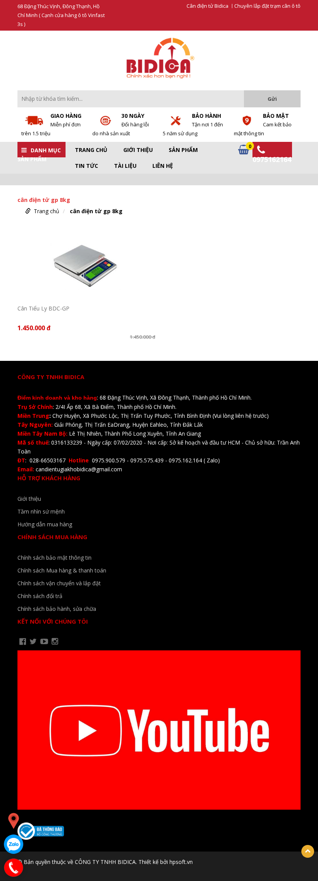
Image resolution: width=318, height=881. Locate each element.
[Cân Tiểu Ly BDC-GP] (86, 264)
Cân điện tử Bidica (207, 6)
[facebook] (22, 641)
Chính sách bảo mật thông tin (54, 557)
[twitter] (33, 641)
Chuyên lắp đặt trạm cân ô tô (267, 6)
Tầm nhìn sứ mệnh (41, 511)
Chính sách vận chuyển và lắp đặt (59, 583)
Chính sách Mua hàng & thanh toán (61, 570)
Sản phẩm (183, 150)
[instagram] (55, 641)
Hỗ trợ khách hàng (48, 478)
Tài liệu (125, 166)
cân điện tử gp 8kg (96, 211)
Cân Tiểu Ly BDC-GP (43, 308)
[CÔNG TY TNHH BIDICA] (159, 58)
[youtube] (44, 641)
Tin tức (86, 166)
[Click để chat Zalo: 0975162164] (13, 844)
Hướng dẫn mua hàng (44, 524)
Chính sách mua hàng (52, 537)
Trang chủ (91, 150)
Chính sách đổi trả (39, 596)
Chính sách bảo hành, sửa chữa (56, 608)
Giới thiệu (138, 150)
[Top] (307, 851)
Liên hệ (162, 166)
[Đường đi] (13, 821)
